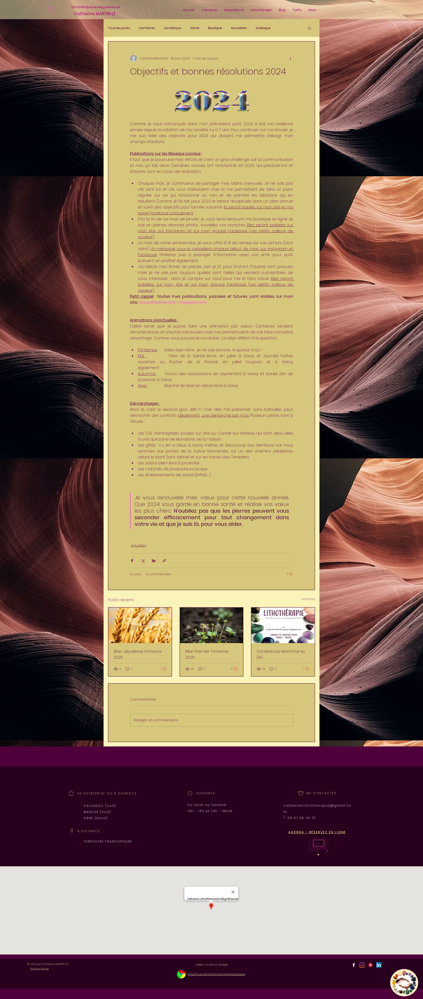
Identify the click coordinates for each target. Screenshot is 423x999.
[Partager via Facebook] (132, 560)
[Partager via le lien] (164, 560)
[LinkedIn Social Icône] (379, 965)
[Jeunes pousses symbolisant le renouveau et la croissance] (211, 625)
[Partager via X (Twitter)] (143, 560)
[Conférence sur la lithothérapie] (283, 625)
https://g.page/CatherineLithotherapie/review (216, 974)
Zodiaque (263, 28)
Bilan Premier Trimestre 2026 (206, 654)
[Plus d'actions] (290, 58)
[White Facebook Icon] (353, 965)
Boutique (215, 28)
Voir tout (308, 599)
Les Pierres (147, 28)
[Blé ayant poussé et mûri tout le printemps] (140, 625)
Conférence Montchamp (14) (281, 654)
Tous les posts (119, 28)
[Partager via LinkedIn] (154, 560)
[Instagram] (362, 965)
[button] (309, 28)
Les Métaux (172, 28)
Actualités (239, 28)
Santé (194, 28)
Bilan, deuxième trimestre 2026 (138, 654)
